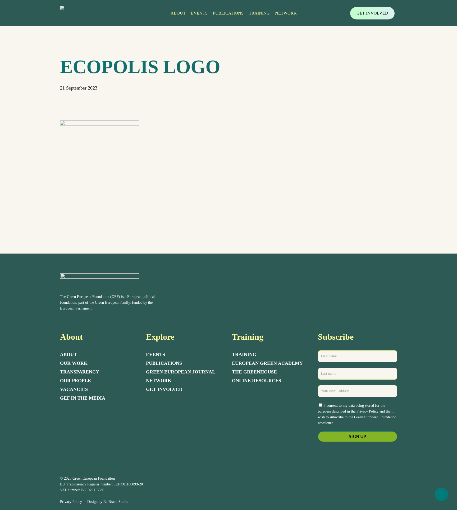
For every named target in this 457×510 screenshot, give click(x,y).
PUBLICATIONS (164, 363)
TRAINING (244, 354)
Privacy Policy (367, 411)
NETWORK (158, 380)
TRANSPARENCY (79, 372)
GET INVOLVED (164, 389)
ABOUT (68, 354)
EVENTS (155, 354)
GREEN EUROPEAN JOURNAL (180, 372)
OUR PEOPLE (75, 380)
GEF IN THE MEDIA (82, 398)
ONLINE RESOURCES (256, 380)
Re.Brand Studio (115, 502)
